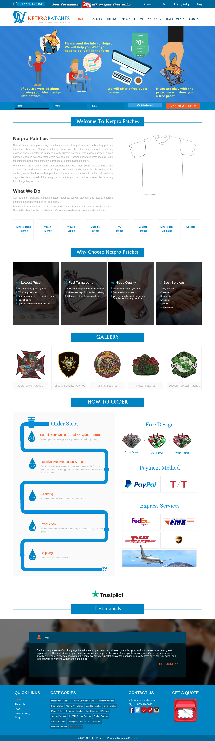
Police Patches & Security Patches (67, 711)
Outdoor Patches (93, 721)
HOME (82, 19)
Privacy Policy (181, 4)
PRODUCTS (154, 19)
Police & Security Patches (69, 385)
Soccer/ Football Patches (184, 385)
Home (18, 700)
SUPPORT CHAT (30, 4)
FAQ (17, 708)
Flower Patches (146, 385)
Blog (199, 4)
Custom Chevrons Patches (84, 701)
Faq (164, 4)
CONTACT (195, 19)
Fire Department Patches (97, 711)
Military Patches (107, 385)
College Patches (75, 721)
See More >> (76, 726)
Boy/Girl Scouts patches (79, 716)
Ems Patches (110, 706)
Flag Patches (57, 706)
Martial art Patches (74, 706)
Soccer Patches (58, 716)
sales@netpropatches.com (142, 700)
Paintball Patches (59, 726)
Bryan (46, 638)
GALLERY (96, 19)
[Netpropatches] (41, 22)
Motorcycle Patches (30, 385)
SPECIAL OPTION (132, 19)
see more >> (168, 664)
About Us (149, 4)
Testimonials (175, 19)
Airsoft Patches (58, 721)
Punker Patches (101, 716)
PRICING (112, 19)
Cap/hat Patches (94, 706)
